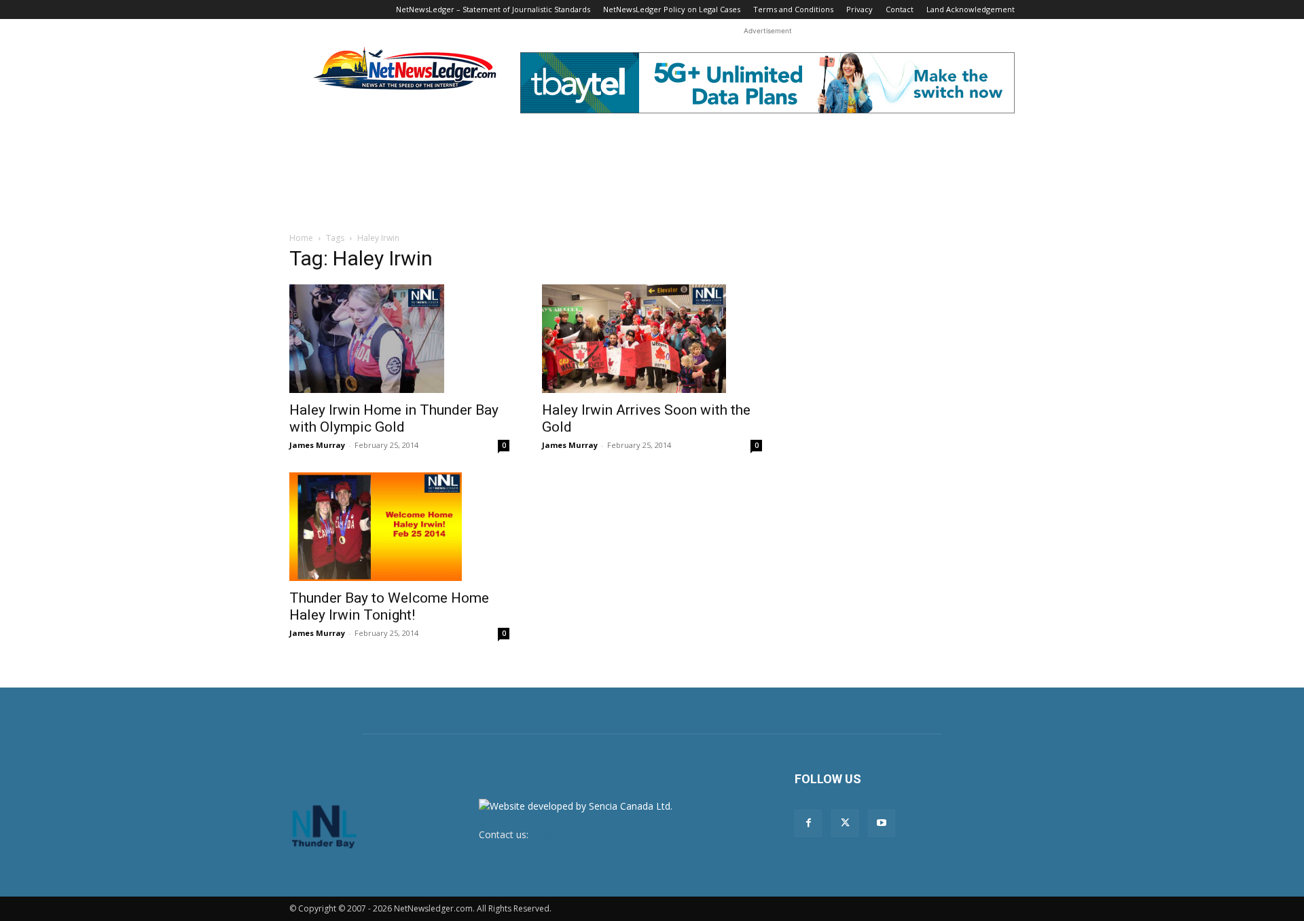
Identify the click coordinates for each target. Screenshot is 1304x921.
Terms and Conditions (793, 9)
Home (301, 238)
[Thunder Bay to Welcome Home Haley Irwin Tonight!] (399, 526)
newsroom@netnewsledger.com (602, 834)
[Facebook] (808, 823)
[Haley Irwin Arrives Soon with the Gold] (652, 338)
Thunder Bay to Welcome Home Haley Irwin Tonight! (389, 606)
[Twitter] (844, 823)
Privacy (859, 9)
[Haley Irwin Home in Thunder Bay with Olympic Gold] (399, 338)
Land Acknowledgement (970, 9)
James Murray (317, 445)
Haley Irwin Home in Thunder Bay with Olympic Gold (394, 418)
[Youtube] (881, 823)
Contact (899, 9)
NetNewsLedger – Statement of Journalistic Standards (493, 9)
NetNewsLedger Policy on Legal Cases (671, 9)
